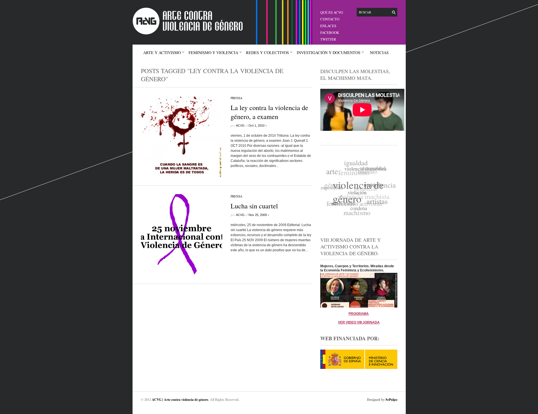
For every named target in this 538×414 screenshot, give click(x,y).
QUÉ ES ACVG (331, 12)
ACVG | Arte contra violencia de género (180, 399)
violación (355, 195)
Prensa (236, 98)
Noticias (379, 52)
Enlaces (328, 25)
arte (333, 170)
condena (356, 209)
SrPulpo (391, 399)
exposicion (331, 186)
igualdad (358, 162)
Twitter (328, 39)
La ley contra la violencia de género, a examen (269, 112)
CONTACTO (329, 19)
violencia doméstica (366, 170)
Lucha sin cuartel (254, 205)
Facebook (329, 32)
